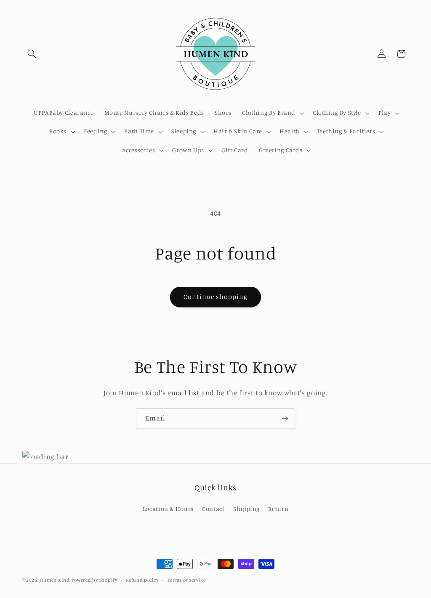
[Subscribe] (285, 418)
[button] (32, 54)
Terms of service (186, 580)
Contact (213, 508)
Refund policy (142, 580)
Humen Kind (54, 580)
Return (278, 508)
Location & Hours (168, 508)
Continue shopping (216, 297)
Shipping (246, 508)
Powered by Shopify (94, 580)
